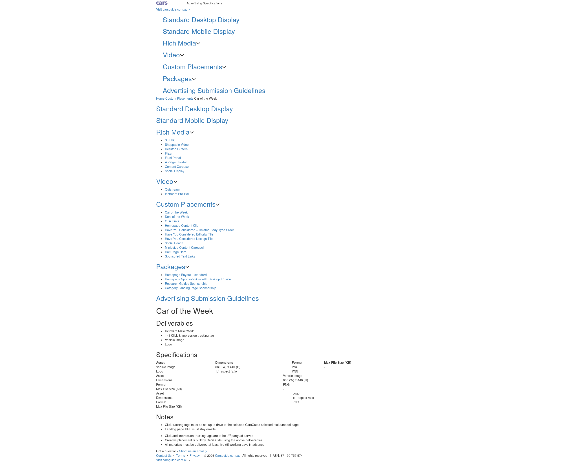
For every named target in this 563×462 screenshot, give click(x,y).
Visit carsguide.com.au (173, 9)
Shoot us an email (193, 451)
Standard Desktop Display (201, 19)
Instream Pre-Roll (177, 194)
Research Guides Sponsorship (186, 283)
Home (160, 98)
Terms (180, 455)
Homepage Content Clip (181, 225)
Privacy (195, 455)
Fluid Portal (173, 157)
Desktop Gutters (176, 149)
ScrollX (170, 140)
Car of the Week (176, 212)
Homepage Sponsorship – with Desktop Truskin (198, 279)
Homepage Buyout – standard (186, 274)
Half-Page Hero (175, 252)
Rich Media (179, 42)
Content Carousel (177, 166)
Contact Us (164, 455)
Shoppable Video (177, 144)
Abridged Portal (175, 162)
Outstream (172, 189)
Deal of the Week (177, 216)
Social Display (174, 171)
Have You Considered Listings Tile (189, 238)
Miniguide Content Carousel (184, 247)
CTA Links (172, 221)
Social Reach (174, 243)
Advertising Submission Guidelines (214, 90)
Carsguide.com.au (228, 455)
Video (171, 54)
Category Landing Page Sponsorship (190, 288)
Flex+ (169, 153)
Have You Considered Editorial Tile (189, 234)
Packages (177, 78)
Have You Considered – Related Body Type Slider (199, 230)
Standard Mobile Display (199, 31)
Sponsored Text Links (180, 256)
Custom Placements (192, 66)
